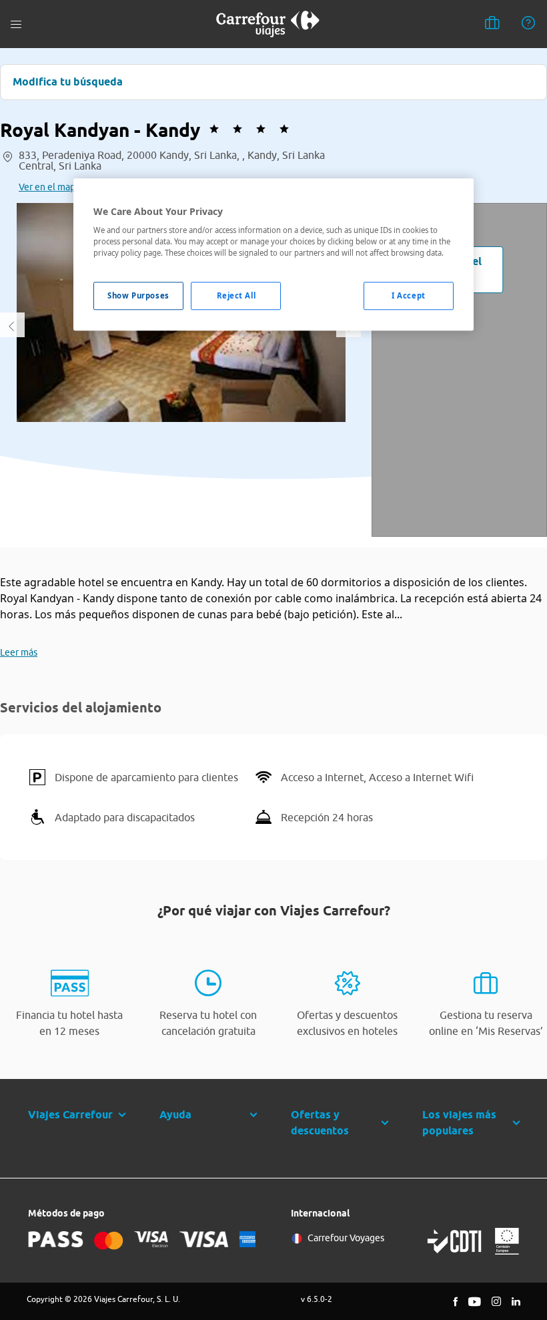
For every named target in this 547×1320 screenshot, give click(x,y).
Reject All (236, 296)
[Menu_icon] (16, 24)
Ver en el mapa (49, 187)
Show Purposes (138, 296)
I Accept (409, 296)
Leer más (18, 652)
